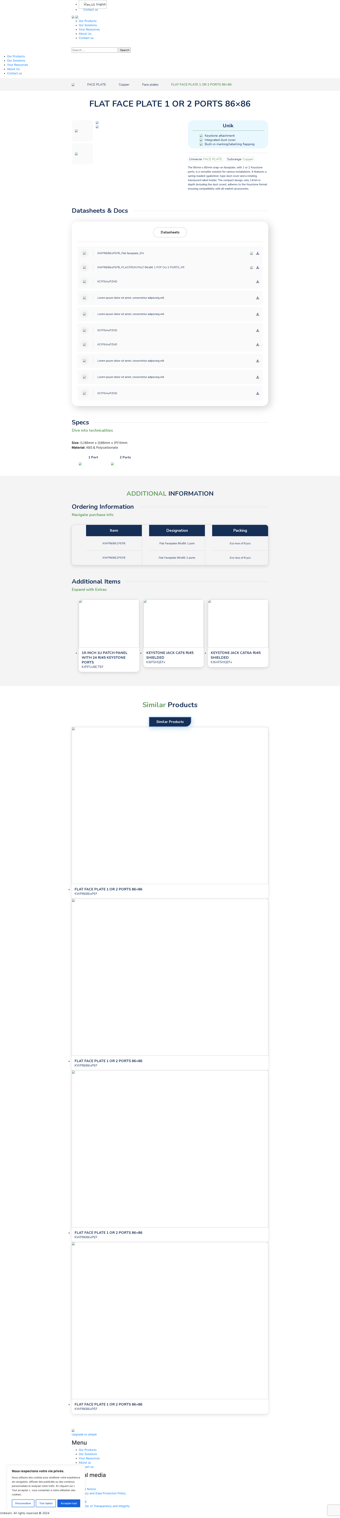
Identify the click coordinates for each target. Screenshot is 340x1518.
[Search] (74, 45)
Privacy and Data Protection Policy (102, 1493)
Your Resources (89, 29)
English (99, 4)
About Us (85, 33)
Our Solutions (88, 25)
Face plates (150, 84)
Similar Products (170, 721)
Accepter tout (69, 1503)
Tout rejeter (46, 1503)
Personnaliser (23, 1503)
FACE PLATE (96, 84)
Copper (124, 84)
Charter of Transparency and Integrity (104, 1506)
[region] (46, 1488)
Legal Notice (87, 1489)
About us (85, 1462)
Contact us (90, 9)
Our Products (88, 21)
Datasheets (170, 232)
